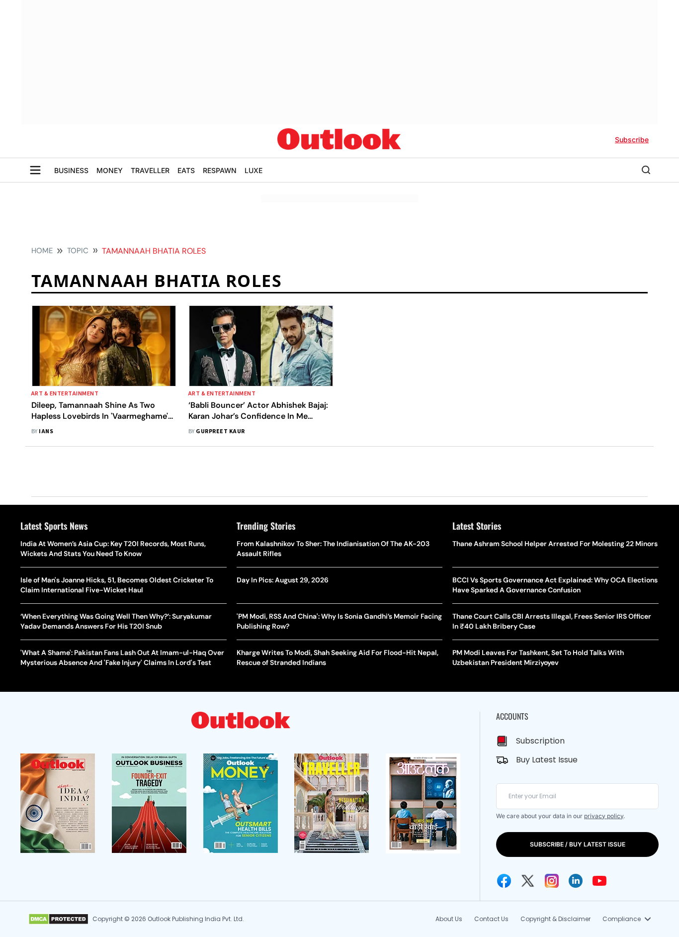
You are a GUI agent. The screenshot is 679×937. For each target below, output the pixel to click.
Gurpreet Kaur (220, 431)
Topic (77, 251)
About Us (448, 919)
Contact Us (491, 919)
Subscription (540, 741)
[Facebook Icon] (504, 881)
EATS (186, 170)
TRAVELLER (150, 170)
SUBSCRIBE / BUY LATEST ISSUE (577, 844)
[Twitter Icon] (528, 881)
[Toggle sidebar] (35, 170)
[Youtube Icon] (599, 881)
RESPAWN (220, 170)
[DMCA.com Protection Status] (58, 919)
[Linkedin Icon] (576, 881)
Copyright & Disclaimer (555, 919)
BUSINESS (71, 170)
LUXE (253, 170)
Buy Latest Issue (547, 759)
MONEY (109, 170)
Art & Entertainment (64, 393)
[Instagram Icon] (552, 881)
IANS (46, 431)
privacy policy (603, 816)
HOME (42, 251)
